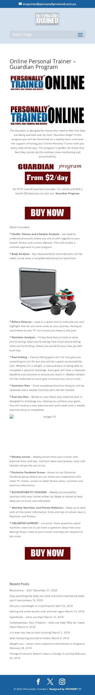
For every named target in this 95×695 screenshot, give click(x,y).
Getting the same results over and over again (37, 611)
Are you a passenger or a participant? (32, 606)
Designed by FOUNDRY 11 (65, 689)
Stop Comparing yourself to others (30, 638)
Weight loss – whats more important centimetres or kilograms (47, 643)
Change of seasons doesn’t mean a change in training (42, 653)
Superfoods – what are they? (27, 617)
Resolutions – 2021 (21, 590)
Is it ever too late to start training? (31, 632)
